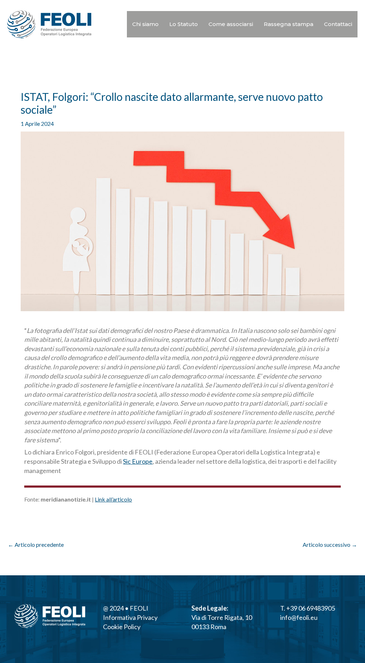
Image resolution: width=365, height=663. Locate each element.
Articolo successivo (330, 544)
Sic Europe (138, 461)
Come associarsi (231, 24)
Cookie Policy (121, 627)
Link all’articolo (113, 499)
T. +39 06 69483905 (307, 608)
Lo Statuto (183, 24)
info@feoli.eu (299, 617)
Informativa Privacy (130, 617)
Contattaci (338, 24)
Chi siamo (145, 24)
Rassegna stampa (288, 24)
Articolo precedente (36, 544)
